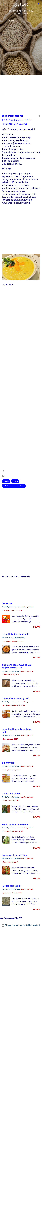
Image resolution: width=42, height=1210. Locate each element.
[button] (38, 116)
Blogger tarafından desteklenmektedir (22, 925)
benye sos (7, 603)
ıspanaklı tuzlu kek (11, 793)
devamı (36, 627)
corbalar (6, 481)
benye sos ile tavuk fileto (14, 855)
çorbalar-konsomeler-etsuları (14, 486)
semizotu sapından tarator (15, 824)
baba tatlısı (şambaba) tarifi (15, 698)
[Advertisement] (21, 47)
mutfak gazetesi (21, 5)
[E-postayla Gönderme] (3, 476)
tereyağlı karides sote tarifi (15, 634)
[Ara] (38, 4)
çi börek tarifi (8, 763)
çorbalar (15, 481)
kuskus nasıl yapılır (11, 886)
